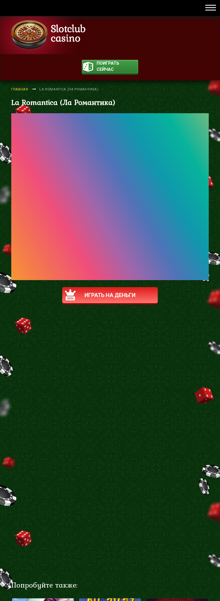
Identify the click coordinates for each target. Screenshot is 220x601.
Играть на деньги (110, 295)
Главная (19, 89)
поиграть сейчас (108, 66)
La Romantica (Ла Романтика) (69, 89)
